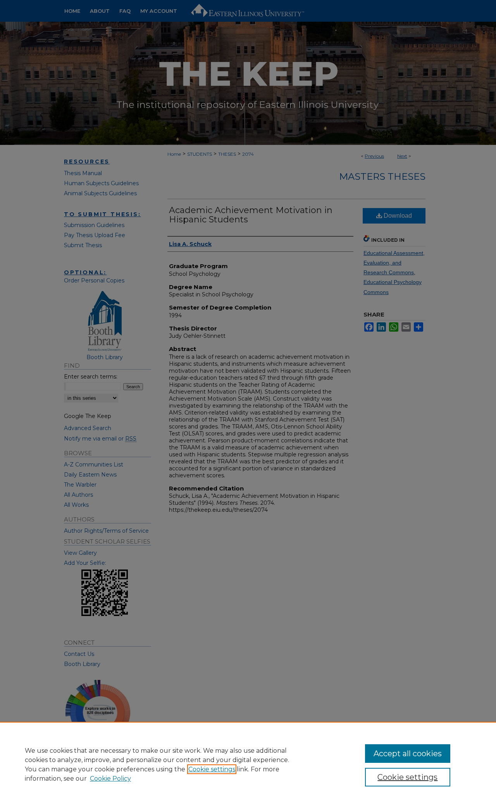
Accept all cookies (408, 753)
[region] (248, 764)
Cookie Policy (110, 778)
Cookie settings (211, 769)
